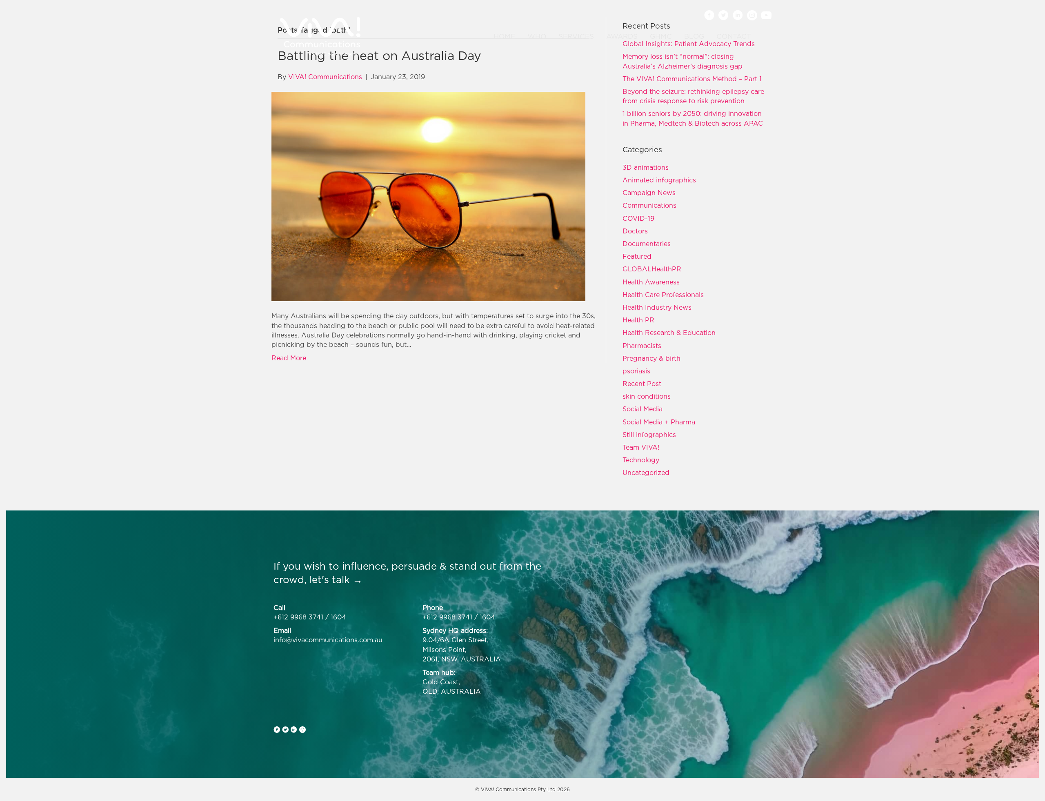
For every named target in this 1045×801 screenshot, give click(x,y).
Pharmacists (642, 345)
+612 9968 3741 (298, 617)
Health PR (638, 320)
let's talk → (335, 579)
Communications (649, 205)
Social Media (643, 409)
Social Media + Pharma (659, 422)
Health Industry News (657, 307)
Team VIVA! (641, 447)
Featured (637, 256)
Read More (288, 358)
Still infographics (649, 434)
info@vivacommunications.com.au (327, 639)
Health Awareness (651, 282)
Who (536, 36)
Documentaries (647, 243)
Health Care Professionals (663, 294)
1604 (338, 617)
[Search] (762, 36)
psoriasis (636, 371)
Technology (641, 460)
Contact (733, 36)
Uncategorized (646, 472)
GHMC (661, 36)
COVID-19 (638, 218)
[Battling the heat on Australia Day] (428, 196)
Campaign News (649, 192)
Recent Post (642, 383)
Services (576, 36)
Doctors (635, 231)
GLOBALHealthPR (652, 269)
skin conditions (647, 396)
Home (504, 36)
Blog (694, 36)
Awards (622, 36)
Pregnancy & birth (651, 358)
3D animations (646, 167)
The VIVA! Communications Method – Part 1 (692, 78)
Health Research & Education (669, 332)
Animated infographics (659, 180)
